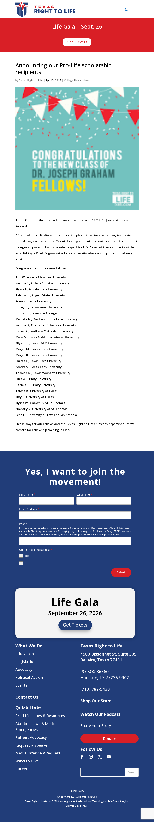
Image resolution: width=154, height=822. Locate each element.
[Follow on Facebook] (82, 756)
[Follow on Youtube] (109, 756)
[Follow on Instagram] (91, 756)
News (85, 80)
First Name (27, 494)
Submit (121, 572)
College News (72, 80)
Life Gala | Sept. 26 (77, 26)
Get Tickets (77, 42)
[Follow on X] (100, 756)
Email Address (29, 509)
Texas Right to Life (31, 80)
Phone (23, 524)
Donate (109, 738)
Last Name (84, 494)
